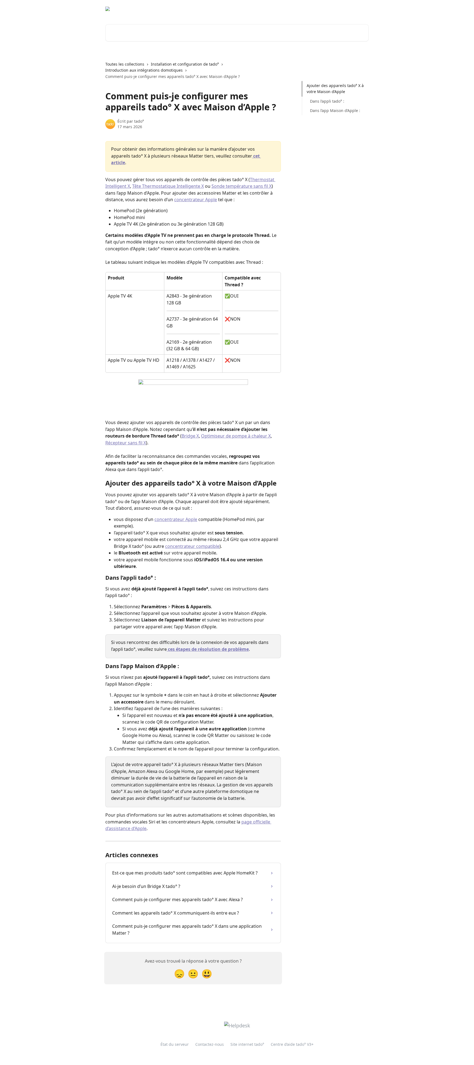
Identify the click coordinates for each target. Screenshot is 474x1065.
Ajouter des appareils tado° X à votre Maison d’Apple (335, 88)
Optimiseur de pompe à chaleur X (236, 436)
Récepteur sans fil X (125, 443)
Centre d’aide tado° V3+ (292, 1044)
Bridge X (190, 436)
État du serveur (174, 1044)
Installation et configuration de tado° (185, 64)
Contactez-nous (209, 1044)
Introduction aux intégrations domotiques (144, 70)
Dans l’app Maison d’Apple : (335, 110)
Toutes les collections (124, 64)
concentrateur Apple (195, 200)
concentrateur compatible (192, 546)
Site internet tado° (317, 9)
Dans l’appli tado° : (327, 101)
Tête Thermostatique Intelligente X (168, 186)
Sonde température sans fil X (241, 186)
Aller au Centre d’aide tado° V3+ (264, 9)
